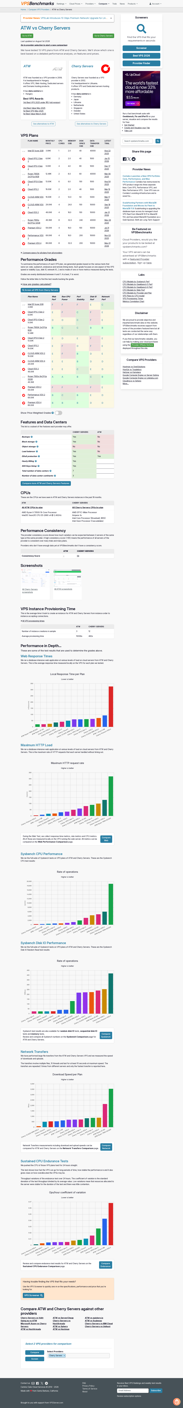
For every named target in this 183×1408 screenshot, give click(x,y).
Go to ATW (27, 36)
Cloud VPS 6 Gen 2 (36, 338)
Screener (141, 48)
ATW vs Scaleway (93, 1321)
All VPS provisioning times (33, 621)
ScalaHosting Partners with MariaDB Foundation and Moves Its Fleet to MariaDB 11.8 (139, 206)
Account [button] (155, 4)
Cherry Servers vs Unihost (97, 1326)
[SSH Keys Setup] (38, 466)
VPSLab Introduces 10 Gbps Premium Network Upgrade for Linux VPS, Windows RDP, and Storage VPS (94, 18)
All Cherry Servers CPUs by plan (87, 507)
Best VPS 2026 (141, 55)
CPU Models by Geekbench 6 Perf (137, 287)
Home (23, 9)
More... (126, 383)
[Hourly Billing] (36, 461)
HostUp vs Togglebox (132, 369)
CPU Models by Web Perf (134, 290)
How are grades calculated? (36, 284)
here (149, 262)
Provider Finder (141, 63)
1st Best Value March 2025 (34, 114)
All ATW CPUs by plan (32, 507)
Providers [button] (89, 4)
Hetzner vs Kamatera (132, 372)
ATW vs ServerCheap (63, 1318)
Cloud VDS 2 (33, 212)
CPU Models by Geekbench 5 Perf (137, 284)
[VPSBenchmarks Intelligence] (177, 1402)
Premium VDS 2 (34, 228)
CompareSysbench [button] (106, 1035)
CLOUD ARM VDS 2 (36, 353)
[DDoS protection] (39, 456)
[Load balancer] (37, 451)
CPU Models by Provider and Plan (137, 293)
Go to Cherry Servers (103, 36)
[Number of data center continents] (55, 476)
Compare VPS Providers (39, 9)
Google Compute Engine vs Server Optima (141, 375)
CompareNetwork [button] (106, 1147)
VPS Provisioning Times (133, 298)
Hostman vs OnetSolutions (134, 367)
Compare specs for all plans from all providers (42, 253)
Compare (34, 1352)
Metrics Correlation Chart (133, 301)
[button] (33, 1295)
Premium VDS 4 (34, 243)
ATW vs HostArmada (31, 1329)
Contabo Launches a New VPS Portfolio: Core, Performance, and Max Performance (141, 179)
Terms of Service (89, 1389)
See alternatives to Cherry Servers (91, 124)
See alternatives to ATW (43, 124)
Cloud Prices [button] (75, 4)
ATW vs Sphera (60, 1326)
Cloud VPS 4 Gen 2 (36, 319)
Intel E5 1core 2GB (35, 151)
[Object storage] (37, 446)
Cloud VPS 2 (33, 189)
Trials (114, 4)
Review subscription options (129, 1396)
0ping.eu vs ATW (29, 1321)
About (84, 1391)
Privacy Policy (88, 1386)
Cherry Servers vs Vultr (32, 1318)
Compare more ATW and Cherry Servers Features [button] (45, 483)
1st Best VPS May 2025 (33, 111)
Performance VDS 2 (36, 395)
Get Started (129, 125)
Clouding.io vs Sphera (132, 381)
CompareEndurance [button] (106, 1265)
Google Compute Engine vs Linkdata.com (140, 378)
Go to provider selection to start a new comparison (44, 45)
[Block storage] (36, 441)
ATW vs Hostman (61, 1329)
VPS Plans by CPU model (133, 296)
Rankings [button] (61, 4)
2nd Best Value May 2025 (34, 108)
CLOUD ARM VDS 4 (36, 361)
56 (78, 556)
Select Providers (55, 1351)
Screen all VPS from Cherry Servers (41, 290)
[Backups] (32, 437)
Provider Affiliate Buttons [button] (142, 345)
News (122, 4)
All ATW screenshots (63, 589)
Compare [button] (103, 4)
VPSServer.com (56, 1403)
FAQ (84, 1383)
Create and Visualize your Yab (137, 128)
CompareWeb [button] (106, 839)
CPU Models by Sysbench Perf (136, 281)
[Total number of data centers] (50, 471)
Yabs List (128, 130)
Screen (34, 1359)
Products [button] (132, 4)
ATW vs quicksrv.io (94, 1318)
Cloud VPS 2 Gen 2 (36, 312)
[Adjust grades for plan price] (53, 412)
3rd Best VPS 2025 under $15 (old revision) (41, 102)
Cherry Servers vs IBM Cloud (99, 1323)
